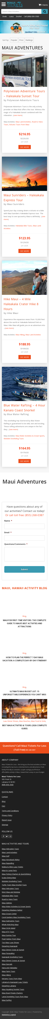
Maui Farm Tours (8, 971)
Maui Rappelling (8, 863)
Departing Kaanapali (9, 946)
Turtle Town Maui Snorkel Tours (14, 885)
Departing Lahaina (9, 986)
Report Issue (7, 820)
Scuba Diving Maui (9, 878)
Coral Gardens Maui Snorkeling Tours (16, 917)
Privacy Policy (7, 815)
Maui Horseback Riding (10, 859)
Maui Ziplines (7, 903)
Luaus (11, 16)
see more (18, 115)
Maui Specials (7, 964)
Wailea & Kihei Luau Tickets (12, 867)
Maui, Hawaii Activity (24, 588)
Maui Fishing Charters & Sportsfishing (16, 874)
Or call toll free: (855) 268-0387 (24, 515)
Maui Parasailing (8, 953)
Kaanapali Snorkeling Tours (12, 957)
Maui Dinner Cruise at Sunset (13, 950)
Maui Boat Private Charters (12, 993)
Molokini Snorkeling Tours (14, 438)
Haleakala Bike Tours (24, 226)
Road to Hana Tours (9, 899)
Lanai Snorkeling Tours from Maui (15, 996)
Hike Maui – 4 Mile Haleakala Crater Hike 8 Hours (21, 304)
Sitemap (5, 825)
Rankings (29, 40)
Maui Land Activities (23, 122)
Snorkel (19, 16)
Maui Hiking (20, 334)
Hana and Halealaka (9, 968)
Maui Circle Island (8, 928)
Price (21, 40)
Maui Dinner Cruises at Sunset (13, 960)
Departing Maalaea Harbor (12, 910)
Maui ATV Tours (8, 932)
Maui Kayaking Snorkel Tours (13, 989)
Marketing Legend (9, 1014)
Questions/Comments (15, 544)
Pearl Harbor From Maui (11, 939)
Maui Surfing (6, 1000)
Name (8, 521)
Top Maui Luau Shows (10, 942)
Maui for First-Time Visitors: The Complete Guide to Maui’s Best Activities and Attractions (24, 623)
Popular (14, 40)
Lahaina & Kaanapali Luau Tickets (15, 982)
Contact (5, 797)
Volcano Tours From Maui (19, 124)
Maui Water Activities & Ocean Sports (30, 436)
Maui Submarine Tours (10, 921)
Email (8, 532)
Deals (4, 16)
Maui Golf (5, 856)
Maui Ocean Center (9, 914)
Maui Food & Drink (38, 721)
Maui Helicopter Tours (10, 849)
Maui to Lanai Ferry (9, 870)
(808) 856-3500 (33, 16)
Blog (24, 616)
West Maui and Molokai (11, 892)
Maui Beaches (24, 721)
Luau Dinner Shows (10, 721)
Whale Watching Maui (10, 924)
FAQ (3, 806)
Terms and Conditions (10, 811)
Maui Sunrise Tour (9, 935)
